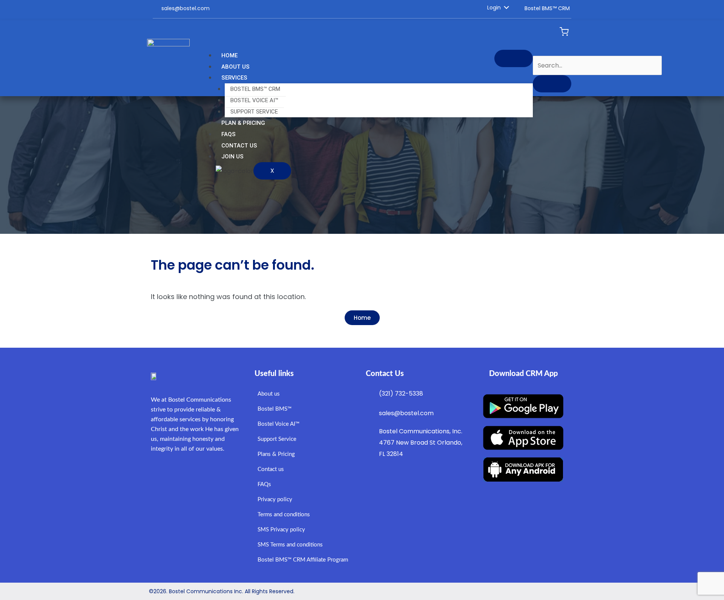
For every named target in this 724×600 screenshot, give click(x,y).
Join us (232, 156)
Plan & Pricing (243, 123)
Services (234, 77)
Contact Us (239, 145)
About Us (235, 66)
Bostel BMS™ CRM (255, 89)
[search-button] (552, 83)
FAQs (228, 134)
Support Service (254, 111)
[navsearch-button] (536, 48)
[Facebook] (351, 8)
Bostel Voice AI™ (254, 100)
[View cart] (564, 31)
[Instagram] (358, 8)
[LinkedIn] (364, 8)
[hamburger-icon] (513, 58)
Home (229, 55)
